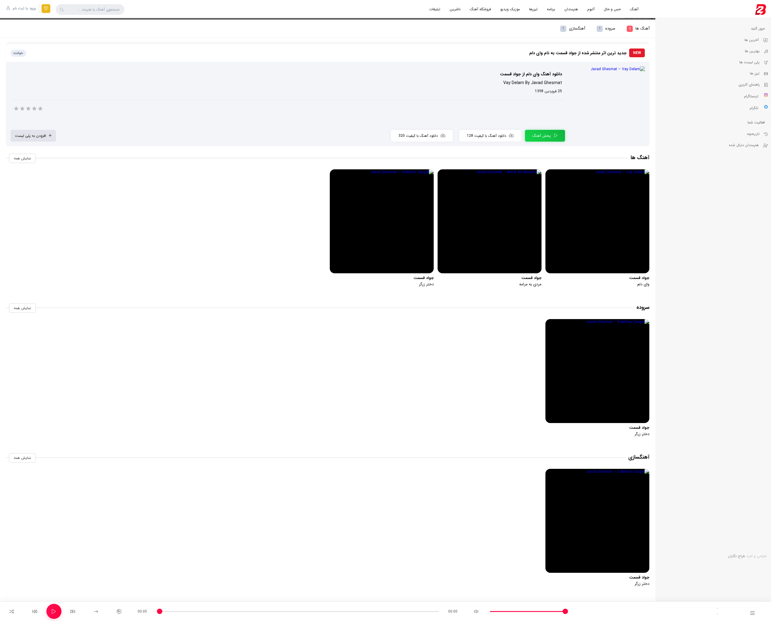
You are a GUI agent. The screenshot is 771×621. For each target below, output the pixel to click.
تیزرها (533, 9)
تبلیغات (434, 9)
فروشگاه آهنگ (480, 9)
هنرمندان (571, 9)
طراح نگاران (736, 556)
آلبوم (591, 9)
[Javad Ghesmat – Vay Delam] (607, 69)
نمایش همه (22, 158)
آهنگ (634, 9)
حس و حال (612, 9)
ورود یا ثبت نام (23, 8)
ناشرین (455, 9)
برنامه (551, 9)
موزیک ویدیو (510, 9)
